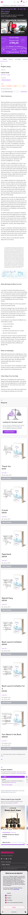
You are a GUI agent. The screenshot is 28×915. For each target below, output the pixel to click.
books (3, 85)
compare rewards (9, 431)
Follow (14, 49)
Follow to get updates (7, 784)
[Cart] (18, 2)
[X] (4, 859)
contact (8, 74)
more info (3, 74)
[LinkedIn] (10, 859)
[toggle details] (24, 844)
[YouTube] (6, 859)
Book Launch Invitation (12, 642)
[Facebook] (1, 859)
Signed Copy (7, 598)
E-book (5, 510)
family (15, 85)
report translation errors (12, 868)
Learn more (13, 782)
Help (12, 773)
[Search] (14, 2)
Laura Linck (5, 13)
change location (21, 5)
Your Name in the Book (11, 734)
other (24, 85)
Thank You (6, 466)
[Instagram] (8, 859)
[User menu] (23, 2)
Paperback (6, 554)
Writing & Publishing (6, 80)
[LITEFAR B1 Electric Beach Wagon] (13, 818)
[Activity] (21, 2)
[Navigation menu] (26, 2)
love (20, 85)
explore (15, 803)
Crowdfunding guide (21, 773)
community (9, 85)
